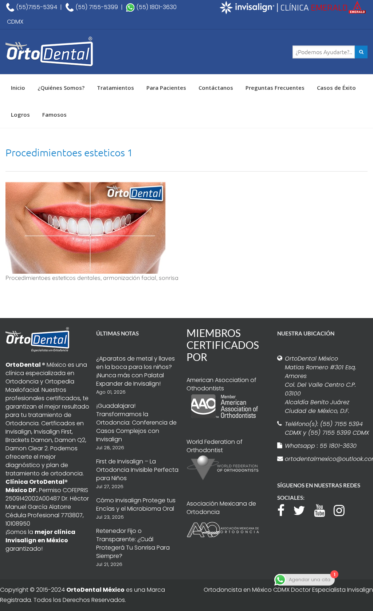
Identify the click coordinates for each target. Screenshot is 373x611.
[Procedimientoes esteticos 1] (85, 226)
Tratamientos (115, 87)
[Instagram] (343, 509)
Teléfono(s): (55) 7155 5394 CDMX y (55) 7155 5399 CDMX (327, 428)
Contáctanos (216, 87)
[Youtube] (323, 509)
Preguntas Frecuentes (275, 87)
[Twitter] (303, 509)
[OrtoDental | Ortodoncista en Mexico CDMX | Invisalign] (65, 52)
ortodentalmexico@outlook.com (327, 459)
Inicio (18, 87)
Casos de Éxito (336, 87)
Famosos (54, 114)
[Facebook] (284, 509)
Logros (20, 114)
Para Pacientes (166, 87)
